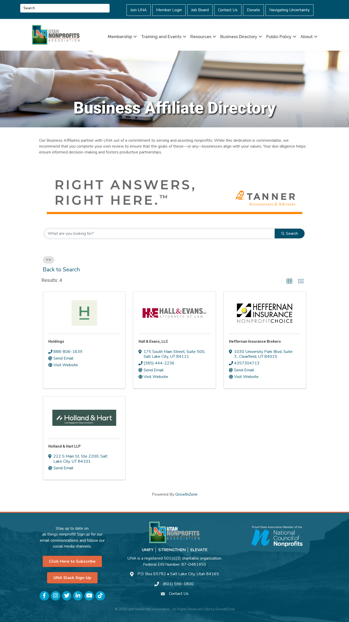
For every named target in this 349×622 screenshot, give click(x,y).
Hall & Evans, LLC (153, 341)
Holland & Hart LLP (64, 446)
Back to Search (61, 269)
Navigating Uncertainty (289, 10)
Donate (253, 10)
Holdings (56, 341)
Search (292, 233)
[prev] (47, 195)
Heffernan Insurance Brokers (255, 341)
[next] (302, 195)
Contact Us (228, 10)
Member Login (169, 10)
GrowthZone (186, 494)
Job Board (200, 10)
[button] (289, 281)
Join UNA (138, 10)
